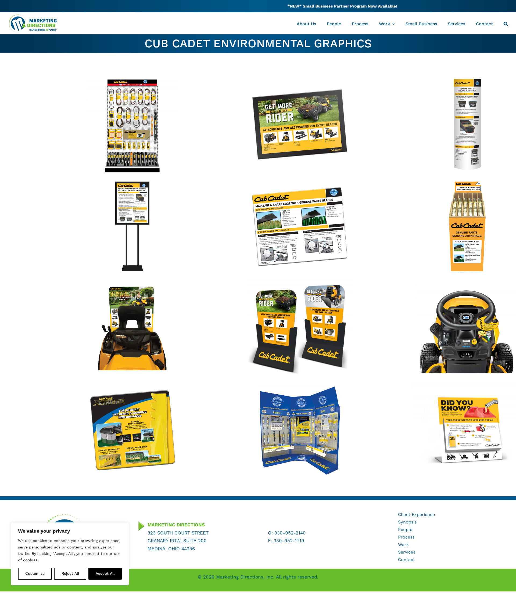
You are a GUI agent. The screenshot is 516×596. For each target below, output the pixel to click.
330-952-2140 (290, 533)
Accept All (105, 573)
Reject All (70, 573)
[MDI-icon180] (63, 515)
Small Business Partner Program (296, 6)
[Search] (506, 23)
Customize (35, 573)
